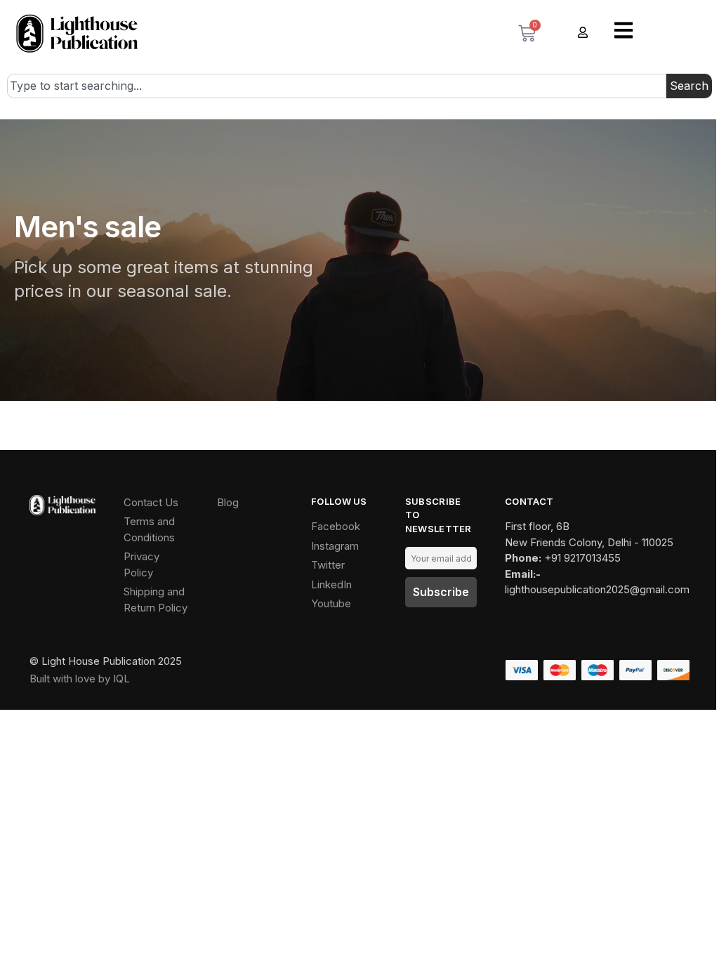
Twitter (328, 564)
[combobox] (336, 86)
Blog (228, 502)
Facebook (335, 526)
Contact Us (151, 502)
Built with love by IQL (79, 678)
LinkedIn (331, 584)
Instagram (335, 546)
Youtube (331, 603)
